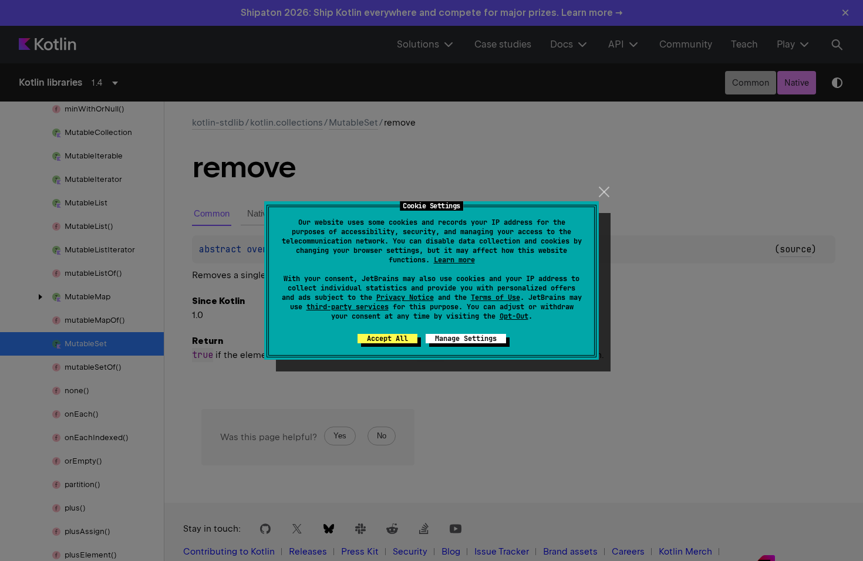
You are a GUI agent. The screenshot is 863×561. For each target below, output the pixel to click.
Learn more (454, 260)
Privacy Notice (405, 297)
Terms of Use (495, 297)
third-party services (347, 307)
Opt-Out (514, 316)
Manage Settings (466, 338)
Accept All (387, 338)
